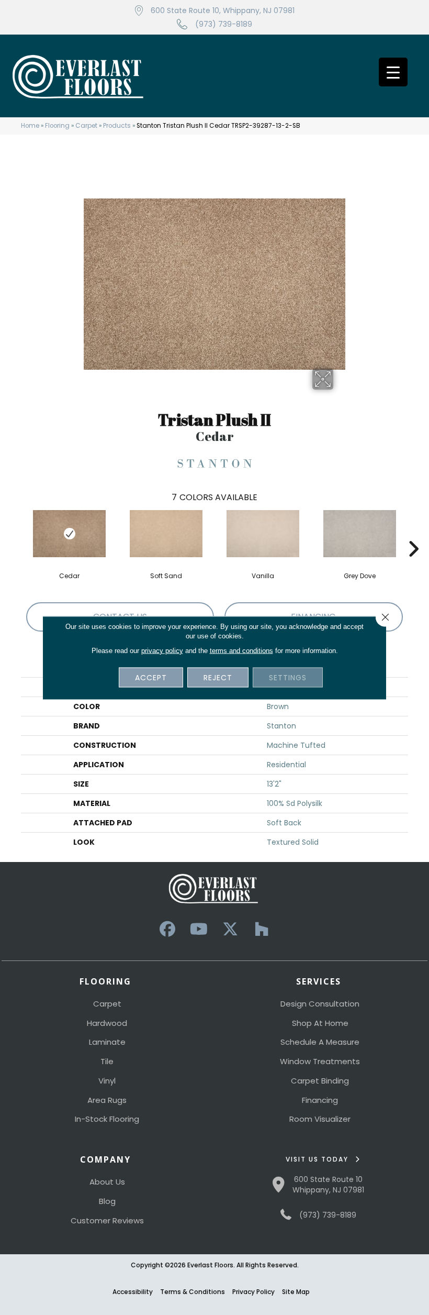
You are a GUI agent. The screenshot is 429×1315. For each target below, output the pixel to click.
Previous (16, 533)
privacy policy (162, 650)
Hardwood (107, 1023)
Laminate (107, 1041)
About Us (107, 1181)
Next (413, 533)
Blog (107, 1201)
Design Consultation (319, 1003)
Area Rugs (107, 1100)
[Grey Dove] (359, 533)
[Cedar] (69, 533)
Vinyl (107, 1080)
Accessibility (132, 1291)
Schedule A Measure (319, 1041)
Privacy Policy (253, 1291)
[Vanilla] (262, 533)
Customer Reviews (107, 1220)
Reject (218, 677)
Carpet (86, 125)
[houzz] (262, 929)
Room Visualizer (320, 1118)
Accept (151, 677)
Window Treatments (320, 1061)
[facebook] (167, 929)
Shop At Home (320, 1023)
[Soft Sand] (166, 533)
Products (117, 125)
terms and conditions (241, 650)
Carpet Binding (320, 1080)
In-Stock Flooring (107, 1118)
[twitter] (230, 929)
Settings (288, 677)
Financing (320, 1100)
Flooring (57, 125)
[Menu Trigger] (393, 72)
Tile (107, 1061)
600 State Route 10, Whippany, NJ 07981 (223, 10)
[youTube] (199, 929)
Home (30, 125)
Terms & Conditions (192, 1291)
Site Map (296, 1291)
